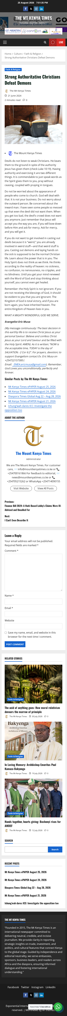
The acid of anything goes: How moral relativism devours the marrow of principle (32, 710)
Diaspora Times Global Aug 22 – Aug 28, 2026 (34, 396)
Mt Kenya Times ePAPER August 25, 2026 (32, 386)
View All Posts (46, 488)
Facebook (13, 987)
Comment (11, 550)
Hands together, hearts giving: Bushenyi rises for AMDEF (33, 824)
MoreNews (32, 1010)
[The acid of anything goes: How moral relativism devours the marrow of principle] (33, 684)
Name (9, 595)
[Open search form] (45, 42)
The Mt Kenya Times (33, 18)
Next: (16, 518)
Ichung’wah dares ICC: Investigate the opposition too (32, 903)
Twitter (25, 987)
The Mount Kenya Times (28, 153)
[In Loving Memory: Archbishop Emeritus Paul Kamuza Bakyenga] (33, 741)
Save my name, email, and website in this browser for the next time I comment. (32, 634)
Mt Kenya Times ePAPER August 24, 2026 (32, 391)
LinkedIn (50, 987)
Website (9, 620)
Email (9, 608)
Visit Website (21, 488)
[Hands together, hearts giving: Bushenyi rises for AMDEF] (33, 798)
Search (9, 840)
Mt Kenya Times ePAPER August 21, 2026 (32, 401)
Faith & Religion (13, 69)
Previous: (33, 506)
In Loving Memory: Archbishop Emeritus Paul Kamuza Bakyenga (30, 767)
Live (61, 42)
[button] (5, 42)
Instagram (37, 987)
